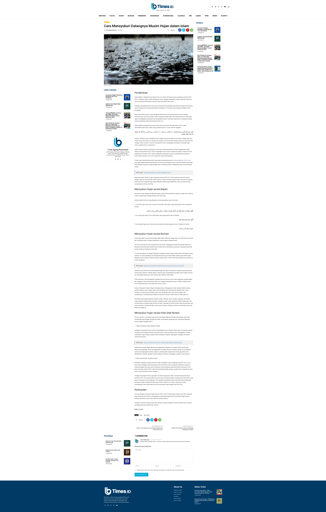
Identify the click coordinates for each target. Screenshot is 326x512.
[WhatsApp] (222, 7)
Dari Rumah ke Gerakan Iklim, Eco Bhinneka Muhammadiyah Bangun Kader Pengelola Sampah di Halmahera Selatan (114, 125)
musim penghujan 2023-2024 (182, 160)
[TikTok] (218, 7)
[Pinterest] (187, 30)
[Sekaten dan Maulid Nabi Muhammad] (127, 106)
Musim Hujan (146, 415)
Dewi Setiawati (145, 440)
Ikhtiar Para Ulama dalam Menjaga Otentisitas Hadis (182, 429)
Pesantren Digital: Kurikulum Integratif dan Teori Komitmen (114, 96)
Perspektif (106, 22)
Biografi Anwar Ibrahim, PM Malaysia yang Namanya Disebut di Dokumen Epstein (204, 500)
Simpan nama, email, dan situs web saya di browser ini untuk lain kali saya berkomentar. (160, 470)
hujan (140, 415)
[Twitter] (183, 30)
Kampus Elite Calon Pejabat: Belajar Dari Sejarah (112, 460)
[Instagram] (215, 7)
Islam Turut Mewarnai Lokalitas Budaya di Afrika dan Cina (150, 429)
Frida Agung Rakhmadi (111, 30)
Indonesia (160, 97)
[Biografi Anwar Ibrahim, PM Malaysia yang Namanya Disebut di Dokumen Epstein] (219, 501)
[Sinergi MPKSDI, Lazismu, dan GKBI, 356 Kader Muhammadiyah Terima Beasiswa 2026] (127, 115)
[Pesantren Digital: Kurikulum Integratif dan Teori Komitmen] (127, 97)
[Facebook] (212, 7)
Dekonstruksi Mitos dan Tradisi (113, 450)
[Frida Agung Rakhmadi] (118, 142)
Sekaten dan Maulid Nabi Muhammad (113, 104)
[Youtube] (225, 7)
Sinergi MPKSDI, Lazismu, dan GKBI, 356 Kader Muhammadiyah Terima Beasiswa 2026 (113, 115)
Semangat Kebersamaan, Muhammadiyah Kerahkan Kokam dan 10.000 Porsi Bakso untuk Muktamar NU (205, 69)
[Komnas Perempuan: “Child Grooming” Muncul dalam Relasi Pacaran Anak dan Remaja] (219, 492)
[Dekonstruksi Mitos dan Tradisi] (127, 452)
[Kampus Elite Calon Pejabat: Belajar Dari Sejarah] (127, 461)
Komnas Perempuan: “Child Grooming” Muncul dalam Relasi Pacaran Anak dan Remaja (203, 492)
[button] (229, 7)
